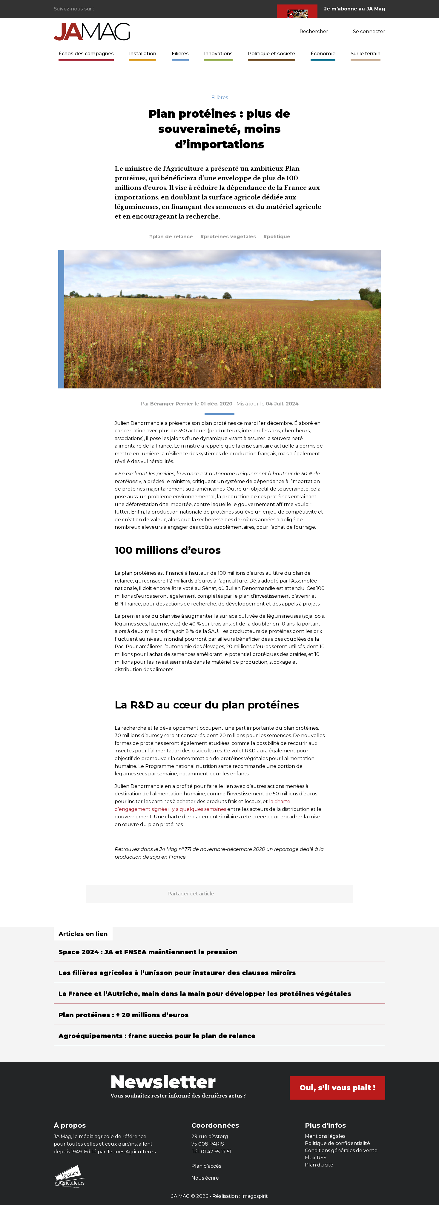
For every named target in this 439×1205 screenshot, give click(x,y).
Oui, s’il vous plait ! (337, 1087)
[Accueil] (92, 31)
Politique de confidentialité (337, 1143)
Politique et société (271, 53)
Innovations (218, 53)
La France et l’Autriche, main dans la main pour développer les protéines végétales (205, 993)
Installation (142, 53)
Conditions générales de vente (341, 1150)
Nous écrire (205, 1178)
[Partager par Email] (264, 893)
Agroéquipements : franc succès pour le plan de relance (157, 1036)
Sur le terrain (365, 53)
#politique (276, 236)
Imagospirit (254, 1196)
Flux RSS (315, 1158)
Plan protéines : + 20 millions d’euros (124, 1015)
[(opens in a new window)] (98, 9)
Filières (180, 53)
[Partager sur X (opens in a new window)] (235, 893)
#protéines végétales (228, 236)
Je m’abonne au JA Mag (354, 9)
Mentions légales (325, 1136)
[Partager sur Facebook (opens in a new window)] (221, 893)
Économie (323, 53)
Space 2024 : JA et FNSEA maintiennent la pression (148, 952)
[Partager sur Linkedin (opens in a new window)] (250, 893)
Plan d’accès (206, 1166)
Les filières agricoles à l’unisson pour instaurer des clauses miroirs (177, 973)
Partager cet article (191, 894)
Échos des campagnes (86, 53)
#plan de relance (171, 236)
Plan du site (319, 1165)
